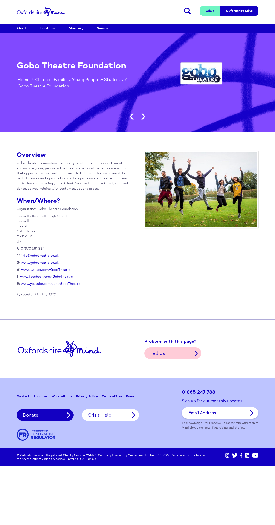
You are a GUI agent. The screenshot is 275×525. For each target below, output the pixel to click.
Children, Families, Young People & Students (79, 79)
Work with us (62, 396)
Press (130, 396)
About (21, 28)
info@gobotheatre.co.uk (40, 255)
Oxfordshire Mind (41, 11)
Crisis (210, 11)
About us (41, 396)
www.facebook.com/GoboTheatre (46, 276)
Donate (102, 28)
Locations (47, 28)
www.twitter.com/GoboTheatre (46, 270)
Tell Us (157, 353)
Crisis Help (99, 415)
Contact (23, 396)
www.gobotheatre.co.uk (40, 262)
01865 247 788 (198, 392)
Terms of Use (112, 396)
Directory (76, 28)
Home (23, 79)
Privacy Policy (87, 396)
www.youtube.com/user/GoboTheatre (50, 284)
